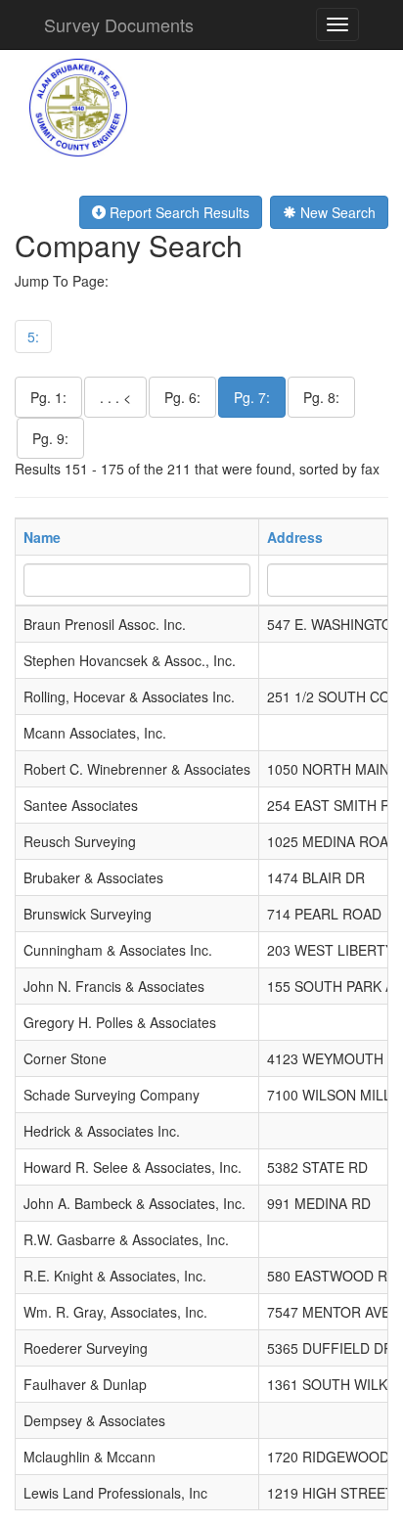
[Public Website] (78, 105)
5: (33, 336)
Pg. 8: (321, 397)
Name (42, 537)
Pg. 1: (48, 397)
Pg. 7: (252, 397)
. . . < (115, 397)
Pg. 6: (182, 397)
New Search (336, 212)
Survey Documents (119, 24)
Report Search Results (177, 212)
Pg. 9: (50, 438)
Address (295, 537)
